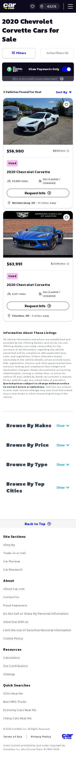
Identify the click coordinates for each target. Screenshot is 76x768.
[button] (32, 6)
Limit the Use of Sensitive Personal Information (37, 630)
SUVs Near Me (13, 693)
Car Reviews (11, 561)
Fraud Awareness (15, 605)
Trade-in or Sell (14, 553)
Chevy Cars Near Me (17, 718)
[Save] (66, 104)
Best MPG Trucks (15, 702)
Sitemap (9, 674)
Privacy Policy (41, 737)
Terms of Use (12, 737)
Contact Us (11, 597)
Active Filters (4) (57, 53)
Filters (21, 53)
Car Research (12, 569)
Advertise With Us (15, 622)
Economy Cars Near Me (19, 710)
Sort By (61, 92)
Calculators (11, 658)
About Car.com (14, 589)
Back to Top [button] (35, 523)
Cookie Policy (13, 638)
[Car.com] (9, 6)
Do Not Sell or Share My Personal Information (35, 613)
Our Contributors (15, 666)
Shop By (9, 545)
